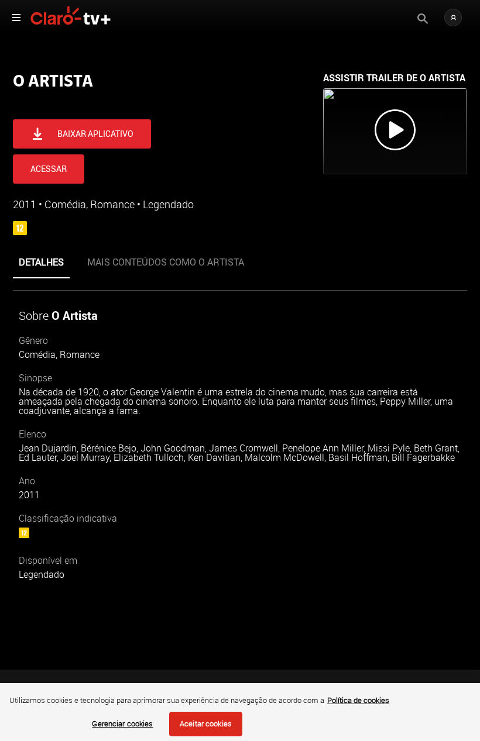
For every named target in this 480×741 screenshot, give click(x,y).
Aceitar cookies (206, 723)
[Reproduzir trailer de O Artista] (395, 131)
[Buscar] (422, 19)
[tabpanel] (240, 451)
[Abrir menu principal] (16, 17)
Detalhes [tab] (41, 262)
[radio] (59, 103)
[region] (240, 712)
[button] (453, 17)
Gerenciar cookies (122, 723)
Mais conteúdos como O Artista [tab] (165, 262)
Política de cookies (358, 700)
